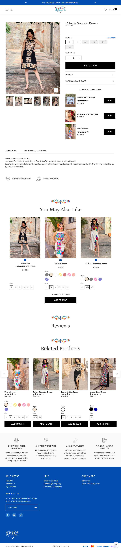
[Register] (36, 507)
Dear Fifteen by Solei (90, 484)
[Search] (11, 9)
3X (70, 47)
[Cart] (114, 9)
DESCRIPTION (11, 151)
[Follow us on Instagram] (14, 515)
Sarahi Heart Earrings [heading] (86, 97)
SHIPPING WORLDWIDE (21, 179)
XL (94, 42)
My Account (11, 487)
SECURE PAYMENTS (50, 179)
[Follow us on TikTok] (21, 515)
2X (103, 42)
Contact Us (10, 484)
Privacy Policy (27, 546)
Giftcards (86, 481)
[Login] (110, 9)
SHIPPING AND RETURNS (35, 151)
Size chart (111, 38)
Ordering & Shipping (52, 484)
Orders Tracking (51, 481)
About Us (10, 481)
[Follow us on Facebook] (8, 515)
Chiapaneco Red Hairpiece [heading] (87, 114)
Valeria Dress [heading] (82, 129)
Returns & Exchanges (53, 487)
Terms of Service (12, 546)
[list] (90, 117)
